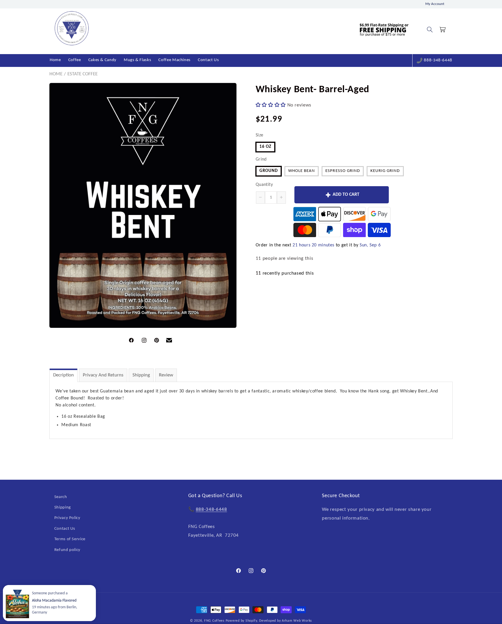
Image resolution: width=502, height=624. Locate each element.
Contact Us (64, 529)
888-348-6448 (438, 60)
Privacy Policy (67, 518)
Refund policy (67, 550)
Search (60, 497)
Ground (268, 171)
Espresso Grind (342, 171)
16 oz (265, 146)
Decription (63, 375)
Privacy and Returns (103, 375)
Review (166, 375)
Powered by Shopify (241, 621)
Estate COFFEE (82, 74)
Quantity (264, 184)
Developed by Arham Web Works (285, 621)
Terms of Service (69, 539)
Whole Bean (301, 171)
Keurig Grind (385, 171)
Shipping (141, 375)
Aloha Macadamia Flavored (54, 600)
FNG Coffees (214, 621)
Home (55, 74)
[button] (429, 29)
